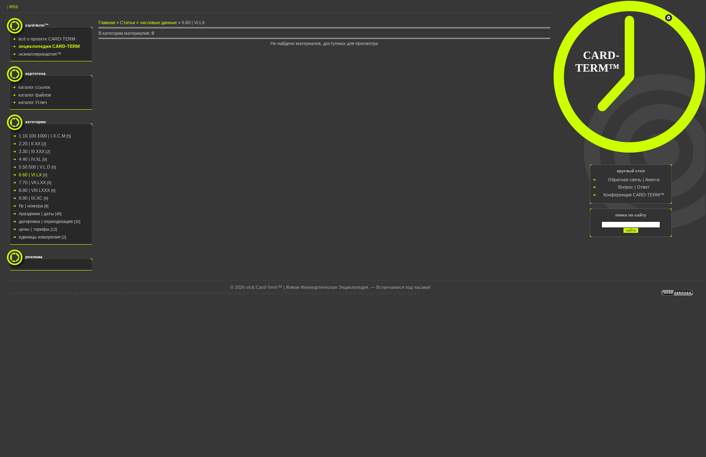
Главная (106, 22)
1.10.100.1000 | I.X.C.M (42, 135)
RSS (13, 7)
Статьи (127, 22)
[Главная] (668, 19)
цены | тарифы (34, 229)
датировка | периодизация (46, 221)
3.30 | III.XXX (32, 151)
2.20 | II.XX (29, 143)
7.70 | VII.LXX (32, 182)
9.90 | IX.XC (30, 198)
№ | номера (31, 205)
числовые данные (158, 22)
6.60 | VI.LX (30, 174)
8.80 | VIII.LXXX (34, 190)
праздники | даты (36, 213)
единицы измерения (39, 236)
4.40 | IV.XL (30, 159)
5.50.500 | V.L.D (34, 166)
